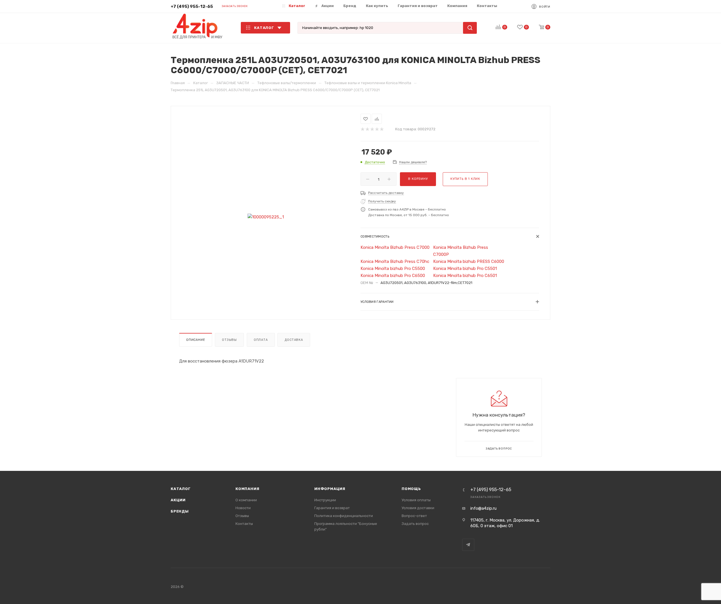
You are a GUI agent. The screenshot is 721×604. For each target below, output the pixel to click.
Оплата (261, 340)
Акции (178, 500)
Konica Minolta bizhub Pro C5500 (392, 268)
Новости (243, 508)
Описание (195, 340)
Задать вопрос (415, 524)
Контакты (244, 524)
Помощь (411, 489)
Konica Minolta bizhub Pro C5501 (465, 268)
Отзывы (229, 340)
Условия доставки (418, 508)
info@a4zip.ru (483, 508)
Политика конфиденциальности (343, 516)
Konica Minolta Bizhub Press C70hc (394, 261)
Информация (329, 489)
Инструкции (325, 500)
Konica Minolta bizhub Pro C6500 (392, 275)
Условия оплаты (416, 500)
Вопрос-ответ (414, 516)
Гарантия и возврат (332, 508)
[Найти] (470, 28)
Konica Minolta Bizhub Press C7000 (395, 247)
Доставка (293, 340)
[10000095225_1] (266, 217)
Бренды (180, 511)
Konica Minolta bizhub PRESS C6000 (468, 261)
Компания (247, 489)
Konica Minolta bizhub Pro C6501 (465, 275)
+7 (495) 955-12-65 (192, 6)
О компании (246, 500)
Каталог (181, 489)
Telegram (468, 545)
